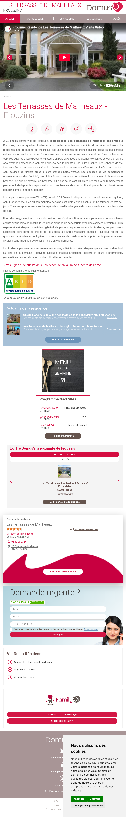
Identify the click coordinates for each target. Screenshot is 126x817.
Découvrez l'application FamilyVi (62, 714)
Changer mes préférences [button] (88, 805)
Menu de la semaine (24, 677)
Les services (94, 18)
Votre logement (37, 18)
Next (120, 57)
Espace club (67, 18)
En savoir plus (91, 629)
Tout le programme (63, 436)
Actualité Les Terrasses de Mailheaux (33, 662)
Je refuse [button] (95, 798)
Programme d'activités (25, 669)
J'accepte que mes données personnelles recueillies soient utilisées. (56, 629)
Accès (117, 18)
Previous (9, 57)
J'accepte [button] (79, 798)
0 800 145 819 (20, 602)
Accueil (9, 18)
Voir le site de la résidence (65, 502)
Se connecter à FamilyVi (62, 721)
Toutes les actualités (63, 339)
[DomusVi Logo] (105, 6)
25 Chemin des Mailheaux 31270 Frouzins (24, 547)
